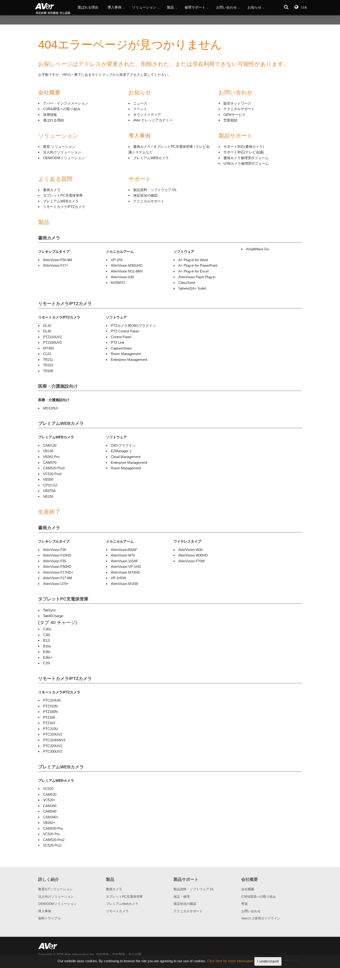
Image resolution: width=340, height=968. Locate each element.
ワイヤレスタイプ (187, 541)
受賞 (244, 904)
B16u (47, 646)
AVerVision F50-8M (57, 260)
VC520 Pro (51, 834)
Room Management (126, 354)
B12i (46, 640)
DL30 (47, 331)
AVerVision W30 (190, 550)
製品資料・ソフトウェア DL (155, 190)
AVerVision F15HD (57, 555)
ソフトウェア (183, 252)
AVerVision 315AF (124, 561)
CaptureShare (121, 348)
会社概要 (247, 889)
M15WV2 (118, 283)
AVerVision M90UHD (126, 265)
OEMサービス (234, 115)
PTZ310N (50, 706)
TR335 (48, 371)
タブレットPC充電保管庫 (63, 195)
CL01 (47, 354)
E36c (47, 652)
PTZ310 (49, 723)
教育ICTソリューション (55, 889)
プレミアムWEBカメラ (151, 158)
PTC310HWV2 (54, 740)
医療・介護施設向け (58, 386)
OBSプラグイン (123, 445)
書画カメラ (51, 190)
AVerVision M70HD (125, 572)
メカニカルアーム (120, 252)
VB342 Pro (51, 457)
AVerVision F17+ (55, 265)
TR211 (48, 360)
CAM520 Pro (53, 828)
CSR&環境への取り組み (61, 109)
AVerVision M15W (124, 584)
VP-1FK (117, 260)
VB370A (49, 491)
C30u (47, 629)
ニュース (140, 103)
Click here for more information (230, 961)
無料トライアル (49, 918)
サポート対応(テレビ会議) (243, 152)
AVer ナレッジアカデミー (153, 120)
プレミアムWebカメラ (122, 904)
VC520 (48, 789)
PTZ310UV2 (52, 337)
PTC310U (50, 729)
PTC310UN (52, 700)
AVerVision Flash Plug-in (196, 277)
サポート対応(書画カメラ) (243, 146)
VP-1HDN (118, 578)
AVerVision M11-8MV (127, 271)
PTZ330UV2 (52, 342)
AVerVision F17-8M (57, 578)
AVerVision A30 (122, 277)
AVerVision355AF (124, 550)
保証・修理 (181, 896)
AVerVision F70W (191, 561)
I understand (268, 961)
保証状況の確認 (145, 195)
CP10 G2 (50, 485)
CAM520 (49, 794)
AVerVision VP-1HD (126, 567)
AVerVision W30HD (193, 555)
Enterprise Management (129, 360)
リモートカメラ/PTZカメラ (64, 207)
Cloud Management (125, 457)
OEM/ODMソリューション (64, 158)
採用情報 (50, 115)
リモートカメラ (117, 911)
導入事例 (44, 911)
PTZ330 (49, 717)
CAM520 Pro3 (54, 468)
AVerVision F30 (54, 550)
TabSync (49, 610)
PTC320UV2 (52, 746)
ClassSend (186, 283)
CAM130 (49, 445)
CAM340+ (51, 817)
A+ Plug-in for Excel (193, 271)
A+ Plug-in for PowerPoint (197, 265)
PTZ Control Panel (125, 331)
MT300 (48, 348)
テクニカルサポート (239, 109)
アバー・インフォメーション (65, 103)
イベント (140, 109)
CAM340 (49, 806)
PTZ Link (117, 342)
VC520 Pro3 (52, 474)
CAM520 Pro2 (54, 840)
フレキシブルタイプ (53, 252)
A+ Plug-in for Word (193, 260)
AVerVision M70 (123, 555)
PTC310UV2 (52, 734)
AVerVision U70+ (56, 584)
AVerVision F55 (54, 561)
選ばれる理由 (53, 120)
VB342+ (49, 823)
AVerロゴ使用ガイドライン (260, 918)
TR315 (48, 365)
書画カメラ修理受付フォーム (246, 158)
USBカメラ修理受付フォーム (246, 163)
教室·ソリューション (59, 146)
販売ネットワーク (237, 103)
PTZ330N (50, 712)
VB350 (48, 479)
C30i (46, 635)
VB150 (48, 496)
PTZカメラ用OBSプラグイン (133, 326)
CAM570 (49, 462)
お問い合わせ (251, 911)
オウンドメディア (147, 115)
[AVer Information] (54, 9)
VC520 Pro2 (52, 845)
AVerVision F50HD (57, 567)
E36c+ (48, 657)
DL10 (47, 326)
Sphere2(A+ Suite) (192, 288)
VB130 (48, 451)
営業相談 (230, 120)
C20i (46, 663)
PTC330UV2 (52, 751)
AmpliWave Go (257, 249)
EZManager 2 (121, 451)
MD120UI (50, 408)
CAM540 (49, 811)
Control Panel (121, 337)
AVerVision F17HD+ (58, 572)
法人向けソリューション (62, 152)
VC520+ (49, 800)
